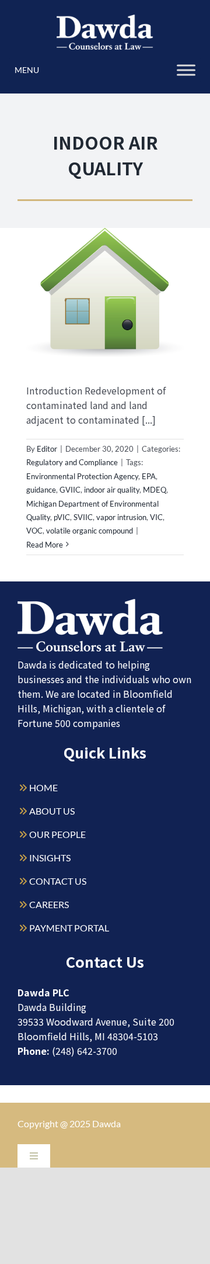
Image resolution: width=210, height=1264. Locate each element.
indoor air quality (111, 489)
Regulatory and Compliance (72, 462)
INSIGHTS (50, 857)
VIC (156, 517)
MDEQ (154, 489)
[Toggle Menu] (186, 69)
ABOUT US (52, 810)
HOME (43, 787)
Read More (44, 544)
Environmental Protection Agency (82, 476)
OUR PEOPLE (57, 834)
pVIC (62, 517)
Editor (47, 448)
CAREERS (49, 904)
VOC (34, 530)
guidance (41, 489)
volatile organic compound (89, 530)
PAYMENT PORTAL (69, 927)
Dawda (106, 1123)
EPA (149, 476)
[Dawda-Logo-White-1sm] (90, 603)
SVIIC (83, 517)
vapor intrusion (121, 517)
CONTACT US (57, 880)
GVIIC (70, 489)
